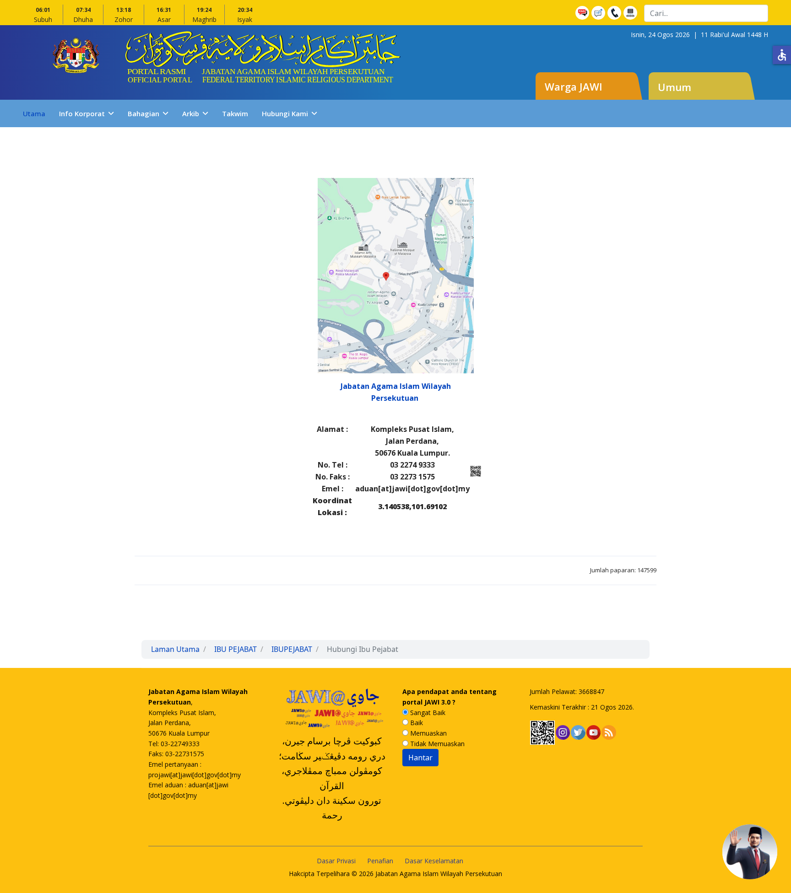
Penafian (380, 860)
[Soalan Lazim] (583, 13)
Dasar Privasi (336, 860)
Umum (674, 87)
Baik (415, 722)
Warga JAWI (573, 86)
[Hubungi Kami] (615, 13)
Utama (34, 113)
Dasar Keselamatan (434, 860)
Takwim (235, 113)
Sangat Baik (426, 712)
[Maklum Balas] (599, 13)
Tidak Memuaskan (436, 743)
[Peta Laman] (631, 13)
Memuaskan (427, 733)
